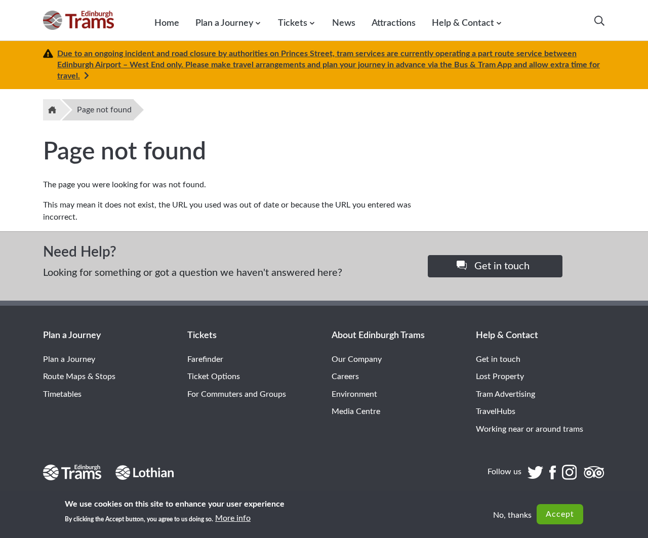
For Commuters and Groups (236, 394)
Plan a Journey (224, 23)
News (343, 23)
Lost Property (500, 377)
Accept (560, 514)
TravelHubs (495, 411)
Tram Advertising (505, 394)
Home (166, 23)
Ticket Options (213, 377)
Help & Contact (463, 23)
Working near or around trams (529, 429)
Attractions (394, 23)
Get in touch (501, 266)
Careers (345, 377)
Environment (354, 394)
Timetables (62, 394)
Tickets (292, 23)
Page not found (104, 110)
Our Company (357, 359)
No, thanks (512, 515)
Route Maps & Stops (79, 377)
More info (233, 518)
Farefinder (205, 359)
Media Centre (356, 411)
